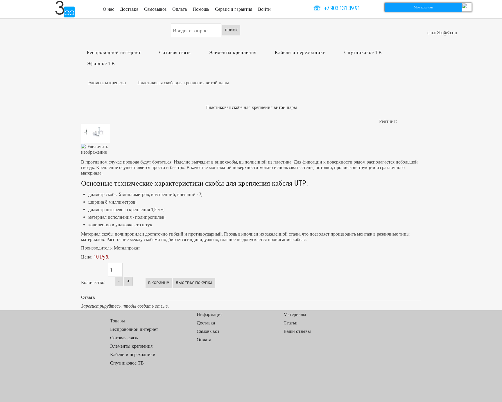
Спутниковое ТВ (363, 52)
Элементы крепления (233, 52)
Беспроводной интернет (114, 52)
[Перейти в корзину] (467, 7)
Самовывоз (155, 9)
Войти (264, 9)
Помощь (201, 9)
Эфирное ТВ (101, 63)
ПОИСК (231, 30)
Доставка (129, 9)
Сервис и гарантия (233, 9)
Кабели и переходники (300, 52)
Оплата (179, 9)
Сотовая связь (175, 52)
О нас (108, 9)
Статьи (290, 323)
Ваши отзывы (297, 331)
